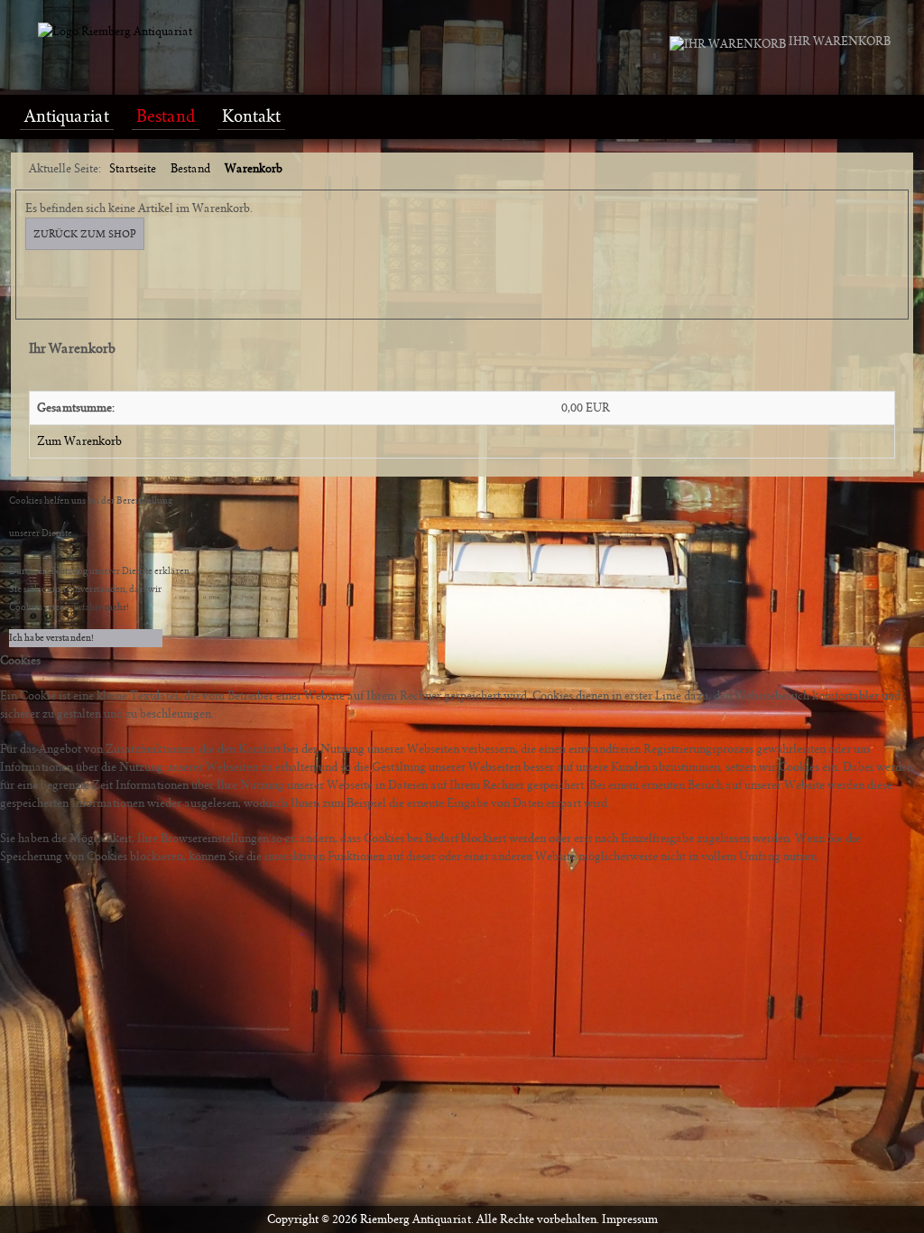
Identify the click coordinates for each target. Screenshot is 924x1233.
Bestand (165, 116)
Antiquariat (66, 116)
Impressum (630, 1219)
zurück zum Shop (84, 233)
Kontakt (251, 116)
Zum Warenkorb (79, 441)
